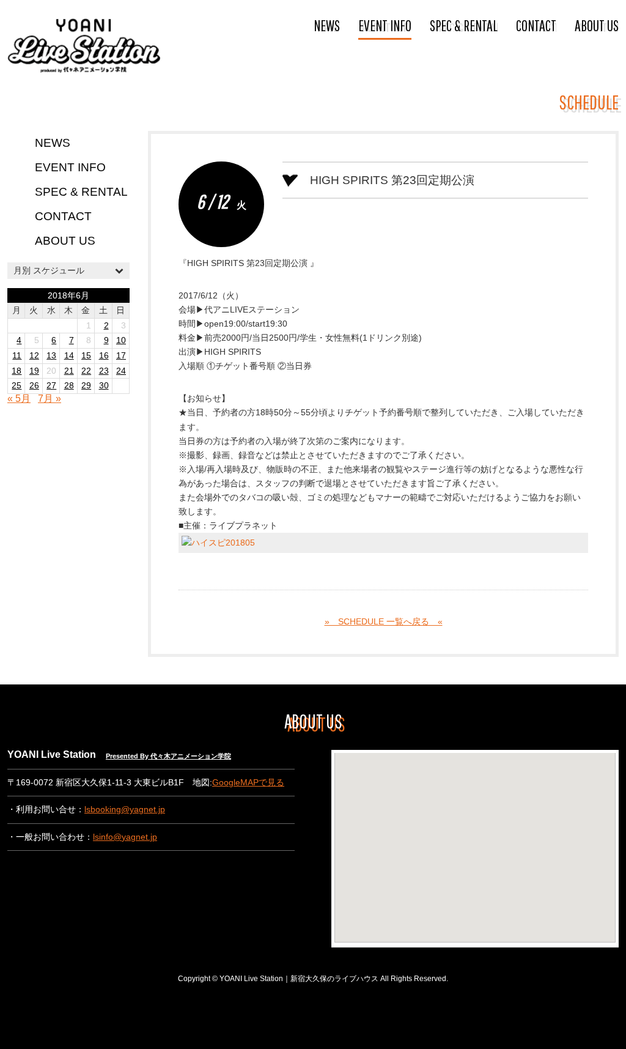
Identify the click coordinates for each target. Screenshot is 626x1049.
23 (104, 371)
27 (51, 385)
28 (69, 385)
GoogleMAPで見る (248, 782)
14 (69, 355)
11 (16, 355)
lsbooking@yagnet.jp (124, 809)
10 (121, 340)
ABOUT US (597, 25)
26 (34, 385)
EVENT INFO (384, 25)
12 (34, 355)
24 (121, 371)
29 (86, 385)
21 (69, 371)
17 (121, 355)
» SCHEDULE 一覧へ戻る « (384, 621)
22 (86, 371)
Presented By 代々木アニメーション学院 (168, 756)
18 (16, 371)
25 (16, 385)
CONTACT (536, 25)
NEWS (327, 25)
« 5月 (19, 398)
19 (34, 371)
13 (51, 355)
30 (104, 385)
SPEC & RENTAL (464, 25)
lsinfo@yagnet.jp (125, 837)
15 (86, 355)
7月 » (49, 398)
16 (104, 355)
